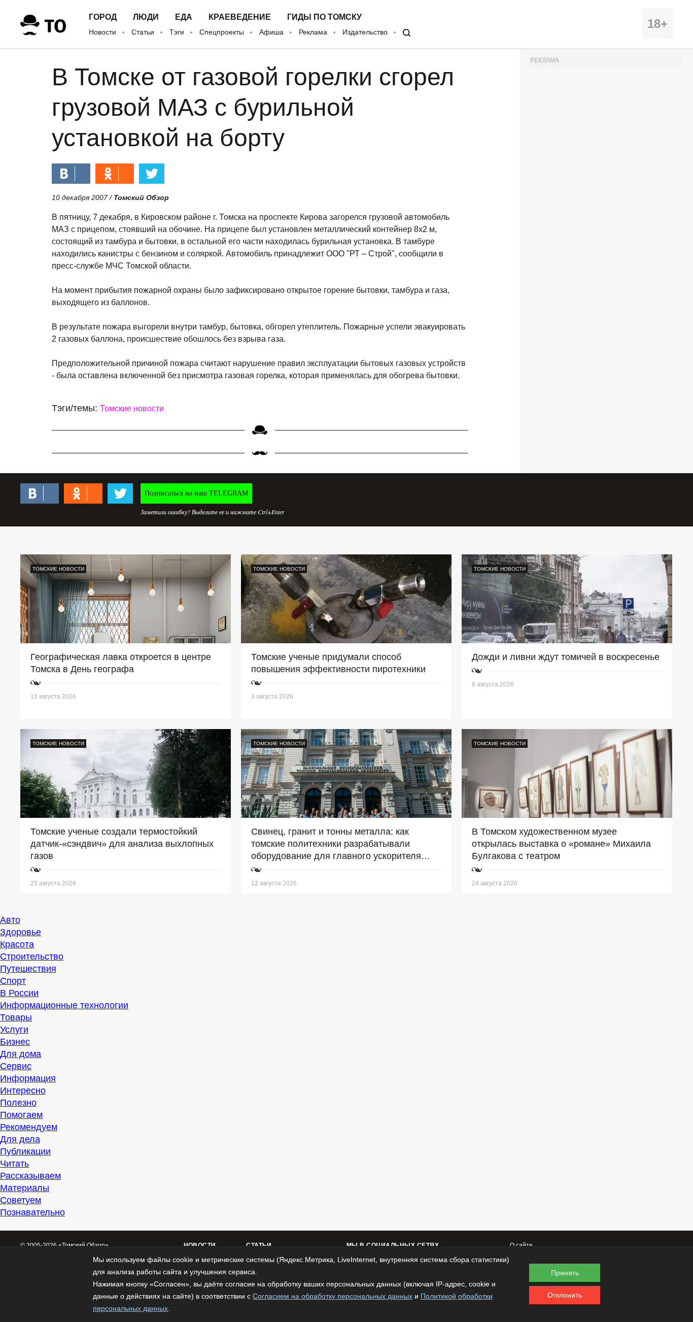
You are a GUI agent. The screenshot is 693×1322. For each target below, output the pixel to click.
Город (103, 17)
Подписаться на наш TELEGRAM (196, 493)
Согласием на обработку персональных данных (332, 1296)
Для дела (20, 1139)
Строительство (31, 956)
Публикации (25, 1151)
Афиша (271, 32)
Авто (10, 920)
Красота (17, 944)
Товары (16, 1017)
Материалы (24, 1188)
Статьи (142, 32)
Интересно (23, 1090)
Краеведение (240, 17)
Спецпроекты (221, 32)
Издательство (365, 32)
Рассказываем (30, 1176)
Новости (102, 32)
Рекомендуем (28, 1127)
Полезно (18, 1103)
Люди (146, 17)
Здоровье (20, 932)
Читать (14, 1164)
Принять (565, 1273)
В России (19, 993)
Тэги (176, 32)
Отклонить (564, 1295)
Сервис (15, 1066)
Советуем (20, 1200)
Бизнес (15, 1042)
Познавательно (32, 1212)
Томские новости (132, 408)
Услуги (14, 1029)
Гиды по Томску (324, 17)
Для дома (20, 1054)
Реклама (313, 32)
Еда (183, 17)
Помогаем (21, 1115)
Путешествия (28, 969)
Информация (28, 1078)
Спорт (13, 981)
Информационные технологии (64, 1005)
